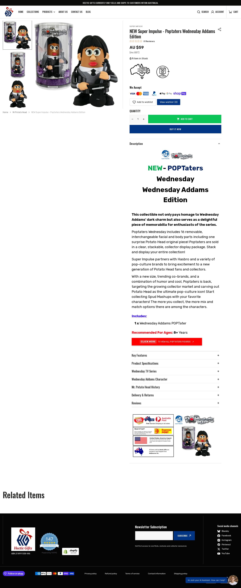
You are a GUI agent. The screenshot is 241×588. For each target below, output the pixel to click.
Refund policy (111, 574)
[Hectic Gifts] (8, 12)
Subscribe (183, 535)
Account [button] (219, 11)
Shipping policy (180, 574)
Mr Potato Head (20, 112)
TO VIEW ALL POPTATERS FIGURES (167, 341)
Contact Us (76, 11)
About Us (63, 11)
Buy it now (175, 129)
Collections (33, 11)
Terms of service (132, 574)
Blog (88, 11)
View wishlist (168, 102)
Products (47, 11)
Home (20, 11)
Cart (233, 12)
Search (205, 11)
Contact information (157, 574)
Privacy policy (91, 574)
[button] (219, 29)
